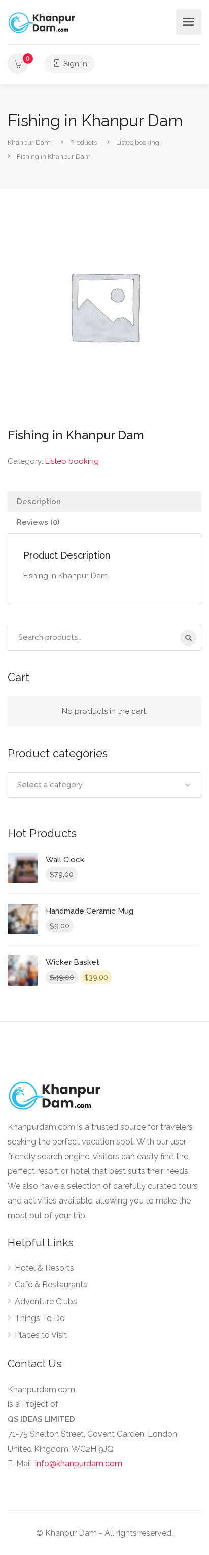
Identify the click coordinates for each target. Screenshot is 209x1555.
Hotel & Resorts (44, 1268)
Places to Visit (41, 1335)
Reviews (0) (38, 522)
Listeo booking (72, 461)
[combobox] (104, 785)
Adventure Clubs (46, 1301)
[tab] (104, 501)
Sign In (74, 63)
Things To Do (40, 1318)
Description (39, 501)
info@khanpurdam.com (78, 1464)
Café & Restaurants (51, 1284)
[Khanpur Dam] (43, 22)
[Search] (188, 638)
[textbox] (104, 785)
